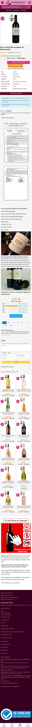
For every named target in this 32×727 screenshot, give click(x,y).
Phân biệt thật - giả (5, 617)
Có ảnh (10, 325)
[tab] (16, 114)
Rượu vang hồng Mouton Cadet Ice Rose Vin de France (24, 506)
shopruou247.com (9, 599)
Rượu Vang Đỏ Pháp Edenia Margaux (24, 436)
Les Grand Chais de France (19, 81)
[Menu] (2, 2)
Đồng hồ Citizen (4, 650)
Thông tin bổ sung (7, 118)
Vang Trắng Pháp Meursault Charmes (8, 506)
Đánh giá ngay (16, 316)
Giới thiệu (3, 622)
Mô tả (3, 114)
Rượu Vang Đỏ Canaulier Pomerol (8, 436)
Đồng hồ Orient (4, 647)
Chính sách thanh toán (6, 637)
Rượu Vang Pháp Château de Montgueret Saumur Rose (8, 482)
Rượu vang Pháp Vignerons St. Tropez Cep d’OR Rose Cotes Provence (24, 413)
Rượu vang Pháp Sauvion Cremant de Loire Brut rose (23, 459)
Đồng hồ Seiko (4, 653)
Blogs (2, 610)
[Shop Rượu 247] (16, 2)
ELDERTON (24, 487)
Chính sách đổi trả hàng (6, 634)
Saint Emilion (16, 83)
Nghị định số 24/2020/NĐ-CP (14, 577)
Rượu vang (16, 10)
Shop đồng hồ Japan (6, 644)
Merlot (24, 88)
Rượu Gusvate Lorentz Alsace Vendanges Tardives (8, 413)
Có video (5, 325)
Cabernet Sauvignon (18, 88)
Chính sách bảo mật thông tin (8, 628)
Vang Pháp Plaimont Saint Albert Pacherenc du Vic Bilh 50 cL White (8, 390)
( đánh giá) (11, 52)
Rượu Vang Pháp (10, 211)
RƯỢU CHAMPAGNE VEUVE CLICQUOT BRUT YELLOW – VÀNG (24, 482)
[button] (29, 2)
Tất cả (4, 322)
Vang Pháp (23, 10)
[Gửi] (29, 7)
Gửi (16, 362)
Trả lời (2, 335)
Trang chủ (9, 10)
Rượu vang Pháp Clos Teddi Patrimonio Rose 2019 (8, 459)
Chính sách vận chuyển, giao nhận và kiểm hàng (12, 631)
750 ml (14, 86)
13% (14, 79)
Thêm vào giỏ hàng (18, 62)
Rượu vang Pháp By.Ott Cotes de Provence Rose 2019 (24, 390)
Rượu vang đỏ (16, 76)
